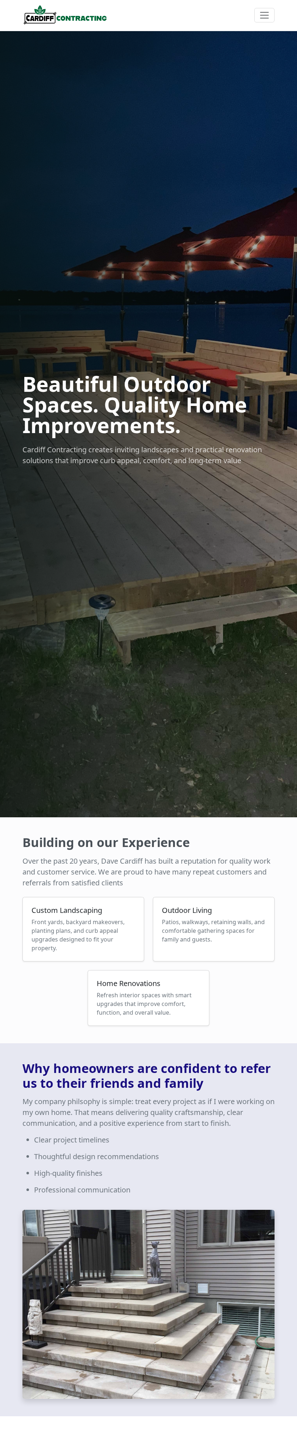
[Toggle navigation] (264, 15)
